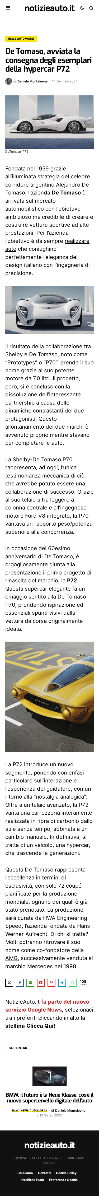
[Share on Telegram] (62, 983)
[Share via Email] (30, 983)
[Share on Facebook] (20, 983)
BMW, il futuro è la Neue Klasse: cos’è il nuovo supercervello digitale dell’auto (49, 1097)
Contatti (44, 1173)
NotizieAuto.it (50, 8)
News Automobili (21, 38)
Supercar (18, 1048)
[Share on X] (9, 983)
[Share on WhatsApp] (73, 983)
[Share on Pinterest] (51, 983)
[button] (8, 8)
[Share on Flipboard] (41, 983)
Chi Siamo (25, 1173)
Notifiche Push (32, 1180)
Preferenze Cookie (63, 1180)
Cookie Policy (66, 1173)
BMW (15, 1110)
